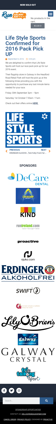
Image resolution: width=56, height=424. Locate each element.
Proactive (47, 419)
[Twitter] (11, 390)
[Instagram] (19, 390)
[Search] (46, 400)
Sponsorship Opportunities (28, 410)
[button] (50, 14)
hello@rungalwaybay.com (34, 414)
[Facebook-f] (4, 390)
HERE (35, 103)
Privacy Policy (24, 419)
